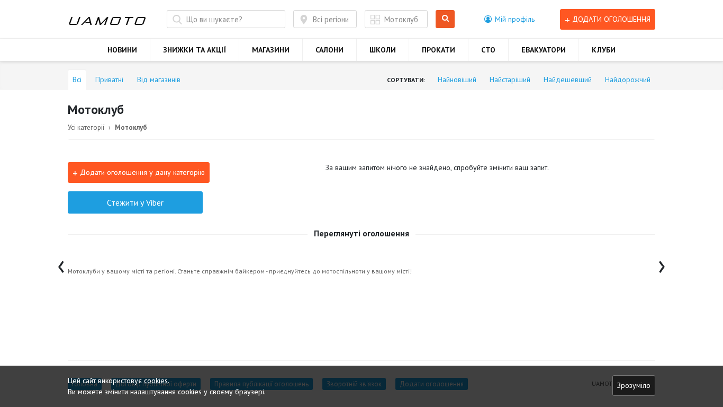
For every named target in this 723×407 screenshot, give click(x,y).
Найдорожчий (627, 79)
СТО (488, 50)
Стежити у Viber (135, 202)
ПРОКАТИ (438, 50)
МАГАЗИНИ (271, 50)
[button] (509, 19)
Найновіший (457, 79)
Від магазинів (158, 79)
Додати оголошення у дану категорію (139, 172)
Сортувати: (406, 80)
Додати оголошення (607, 19)
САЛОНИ (329, 50)
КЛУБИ (604, 50)
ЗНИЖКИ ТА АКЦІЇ (194, 50)
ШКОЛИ (382, 50)
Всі (77, 79)
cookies (156, 380)
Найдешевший (568, 79)
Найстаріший (510, 79)
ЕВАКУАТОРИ (543, 50)
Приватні (109, 79)
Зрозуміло (633, 385)
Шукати (447, 19)
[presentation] (61, 264)
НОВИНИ (122, 50)
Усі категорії (86, 127)
